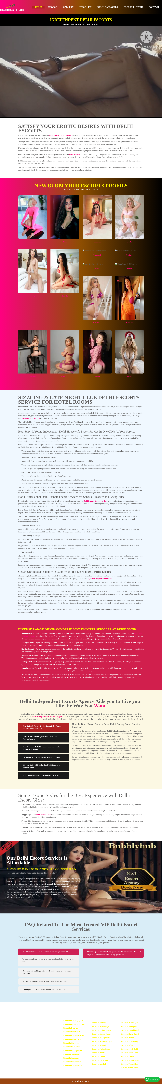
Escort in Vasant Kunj (130, 1064)
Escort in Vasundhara (72, 1062)
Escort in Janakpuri (71, 1054)
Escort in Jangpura (71, 1058)
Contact (154, 7)
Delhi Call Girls (107, 7)
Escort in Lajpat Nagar (101, 1030)
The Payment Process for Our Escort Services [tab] (41, 757)
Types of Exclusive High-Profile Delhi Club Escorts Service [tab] (40, 737)
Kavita (65, 296)
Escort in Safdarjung (129, 1041)
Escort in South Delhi (129, 1049)
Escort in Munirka (99, 1045)
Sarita (97, 376)
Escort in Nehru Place (101, 1049)
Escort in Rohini (127, 1038)
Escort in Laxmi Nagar (101, 1034)
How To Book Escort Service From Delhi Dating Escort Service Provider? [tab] (42, 727)
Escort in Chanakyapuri (73, 1020)
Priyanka (97, 322)
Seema (129, 376)
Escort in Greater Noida (73, 1065)
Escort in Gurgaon (70, 1043)
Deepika (97, 242)
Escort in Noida (98, 1053)
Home (38, 7)
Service (52, 7)
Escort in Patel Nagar (129, 1023)
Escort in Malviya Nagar (102, 1041)
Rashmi (32, 376)
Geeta (129, 242)
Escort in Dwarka (70, 1028)
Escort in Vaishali (99, 1064)
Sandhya (65, 376)
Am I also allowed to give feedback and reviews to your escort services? (47, 972)
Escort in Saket (127, 1045)
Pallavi (129, 255)
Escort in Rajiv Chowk (130, 1034)
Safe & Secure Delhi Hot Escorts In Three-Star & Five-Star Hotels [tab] (42, 748)
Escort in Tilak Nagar (129, 1056)
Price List (85, 7)
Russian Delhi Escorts (129, 1068)
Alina (65, 242)
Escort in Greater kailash (73, 1035)
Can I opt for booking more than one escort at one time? (44, 989)
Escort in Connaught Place (74, 1024)
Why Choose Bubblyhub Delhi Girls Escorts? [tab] (41, 775)
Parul (97, 268)
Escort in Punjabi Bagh (130, 1030)
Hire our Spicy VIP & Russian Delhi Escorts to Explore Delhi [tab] (41, 766)
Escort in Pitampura (129, 1026)
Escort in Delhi (133, 7)
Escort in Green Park (72, 1039)
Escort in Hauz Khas (71, 1047)
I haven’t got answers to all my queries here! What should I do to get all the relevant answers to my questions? (111, 953)
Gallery (68, 7)
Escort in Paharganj (100, 1060)
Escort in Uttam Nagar (130, 1060)
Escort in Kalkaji (99, 1023)
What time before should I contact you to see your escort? (45, 952)
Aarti (32, 242)
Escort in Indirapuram (72, 1050)
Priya (129, 268)
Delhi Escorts (74, 154)
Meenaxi (97, 255)
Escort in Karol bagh (100, 1026)
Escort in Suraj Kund (129, 1053)
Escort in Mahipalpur (101, 1038)
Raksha (129, 322)
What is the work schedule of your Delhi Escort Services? (45, 981)
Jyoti (33, 296)
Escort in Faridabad (71, 1032)
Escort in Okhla (98, 1056)
